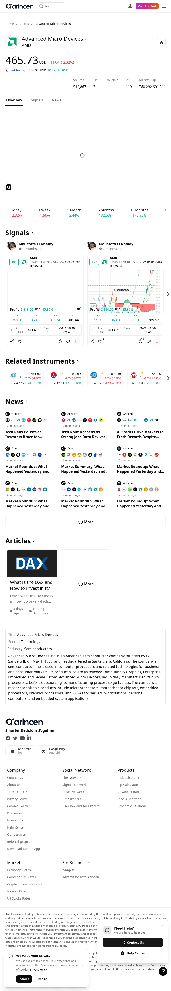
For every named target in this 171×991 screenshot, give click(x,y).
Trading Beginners (40, 611)
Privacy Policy (17, 799)
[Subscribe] (77, 341)
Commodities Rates (21, 877)
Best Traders (71, 799)
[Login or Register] (130, 6)
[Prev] (2, 294)
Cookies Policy (17, 806)
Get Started (147, 6)
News (56, 100)
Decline (42, 979)
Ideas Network (73, 792)
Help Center (16, 827)
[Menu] (164, 6)
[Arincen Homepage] (19, 6)
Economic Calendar (132, 806)
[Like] (60, 341)
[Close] (162, 925)
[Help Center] (163, 971)
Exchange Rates (19, 870)
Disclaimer (15, 813)
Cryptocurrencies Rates (24, 884)
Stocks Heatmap (129, 799)
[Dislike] (68, 341)
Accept (24, 979)
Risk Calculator (129, 777)
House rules (16, 820)
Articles (18, 541)
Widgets (68, 870)
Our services (16, 834)
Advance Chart (128, 792)
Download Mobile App (23, 849)
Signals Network (74, 785)
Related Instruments (40, 361)
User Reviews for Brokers (81, 806)
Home (9, 24)
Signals (37, 100)
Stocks (24, 24)
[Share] (12, 341)
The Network (71, 777)
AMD (33, 258)
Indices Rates (17, 891)
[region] (85, 293)
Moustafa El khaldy (36, 243)
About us (13, 785)
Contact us (15, 777)
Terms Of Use (17, 792)
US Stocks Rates (19, 898)
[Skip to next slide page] (168, 294)
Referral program (20, 841)
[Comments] (20, 341)
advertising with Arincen (80, 877)
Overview (14, 100)
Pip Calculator (128, 785)
